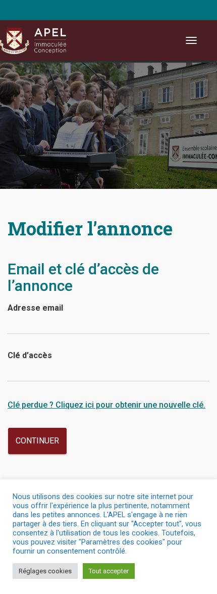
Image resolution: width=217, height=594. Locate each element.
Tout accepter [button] (109, 571)
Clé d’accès (30, 355)
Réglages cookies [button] (45, 571)
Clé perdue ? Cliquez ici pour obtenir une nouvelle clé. (106, 405)
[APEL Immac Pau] (39, 40)
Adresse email (35, 308)
